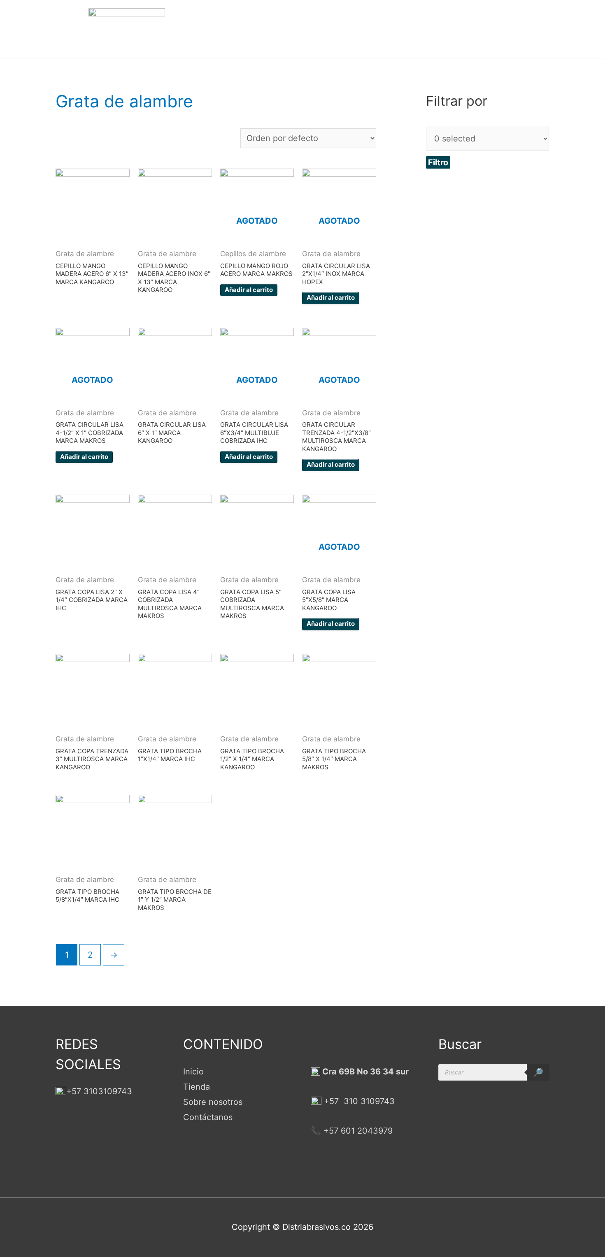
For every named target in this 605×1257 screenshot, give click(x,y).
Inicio (193, 1071)
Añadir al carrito (249, 290)
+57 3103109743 (99, 1091)
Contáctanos (208, 1117)
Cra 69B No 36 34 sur (364, 1071)
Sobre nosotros (212, 1102)
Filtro (438, 162)
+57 (331, 1101)
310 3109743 (368, 1101)
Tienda (196, 1087)
